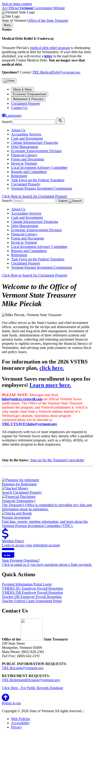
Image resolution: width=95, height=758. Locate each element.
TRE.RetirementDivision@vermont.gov (31, 680)
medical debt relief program (50, 48)
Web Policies (20, 719)
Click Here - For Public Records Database (32, 688)
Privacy (16, 727)
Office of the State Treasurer (47, 20)
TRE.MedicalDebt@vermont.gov (56, 72)
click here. (51, 368)
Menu (7, 25)
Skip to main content (17, 4)
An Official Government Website (33, 8)
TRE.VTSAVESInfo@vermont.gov (29, 424)
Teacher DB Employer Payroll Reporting (32, 597)
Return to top (11, 703)
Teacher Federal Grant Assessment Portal (32, 601)
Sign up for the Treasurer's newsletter (57, 460)
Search (7, 122)
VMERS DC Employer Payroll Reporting (32, 588)
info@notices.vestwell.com (22, 399)
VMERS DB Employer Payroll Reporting (32, 593)
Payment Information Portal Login (27, 584)
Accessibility (20, 723)
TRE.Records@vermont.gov (23, 668)
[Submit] (60, 121)
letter (48, 56)
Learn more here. (50, 385)
